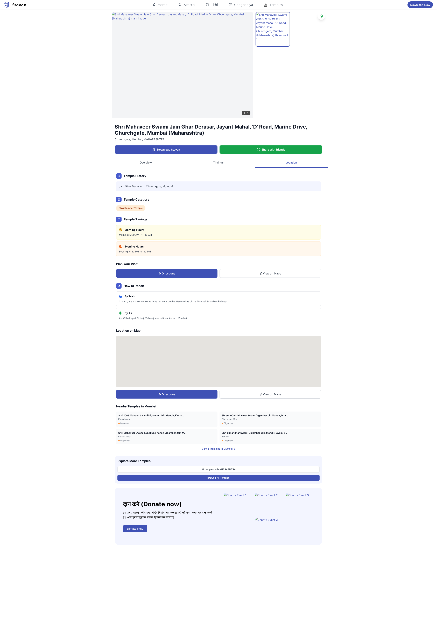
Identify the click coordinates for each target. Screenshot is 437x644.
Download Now (420, 4)
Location (291, 162)
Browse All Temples (218, 477)
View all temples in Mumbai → (218, 448)
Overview (146, 162)
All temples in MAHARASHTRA (218, 469)
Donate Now (135, 528)
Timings (218, 162)
